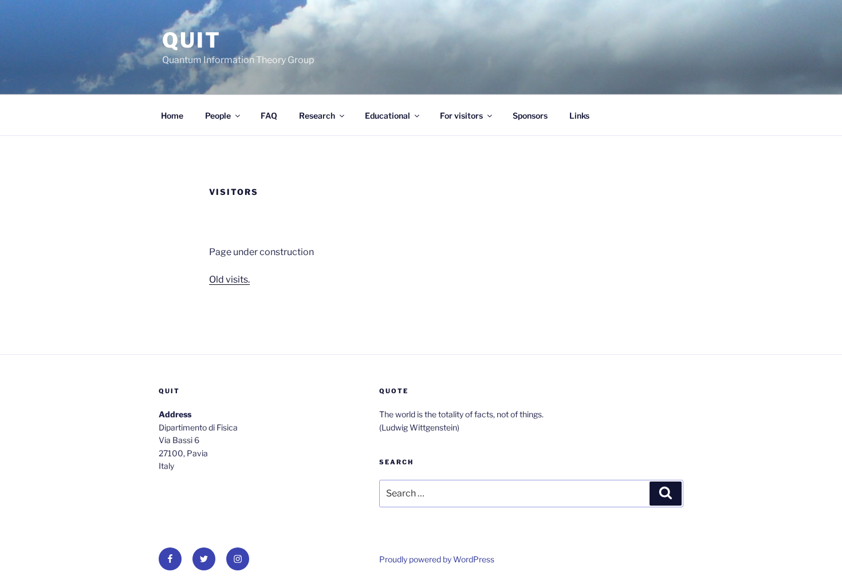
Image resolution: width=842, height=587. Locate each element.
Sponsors (530, 115)
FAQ (269, 115)
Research (317, 115)
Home (172, 115)
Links (579, 115)
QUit (191, 40)
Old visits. (229, 279)
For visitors (461, 115)
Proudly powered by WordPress (436, 559)
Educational (387, 115)
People (218, 115)
